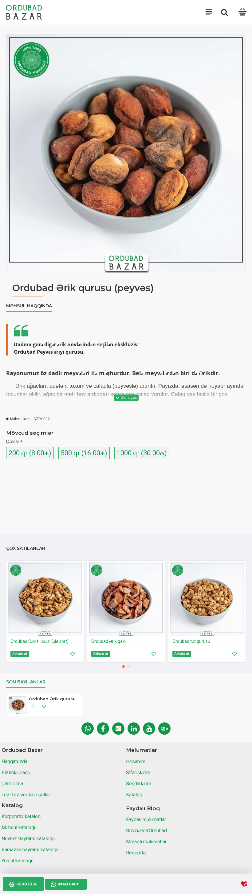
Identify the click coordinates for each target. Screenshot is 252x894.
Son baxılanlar (25, 682)
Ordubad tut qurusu (191, 641)
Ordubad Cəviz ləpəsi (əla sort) (39, 641)
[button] (123, 666)
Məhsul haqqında (29, 306)
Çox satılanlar (25, 548)
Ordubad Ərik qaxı (108, 641)
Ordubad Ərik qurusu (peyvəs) (54, 698)
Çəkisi (12, 442)
